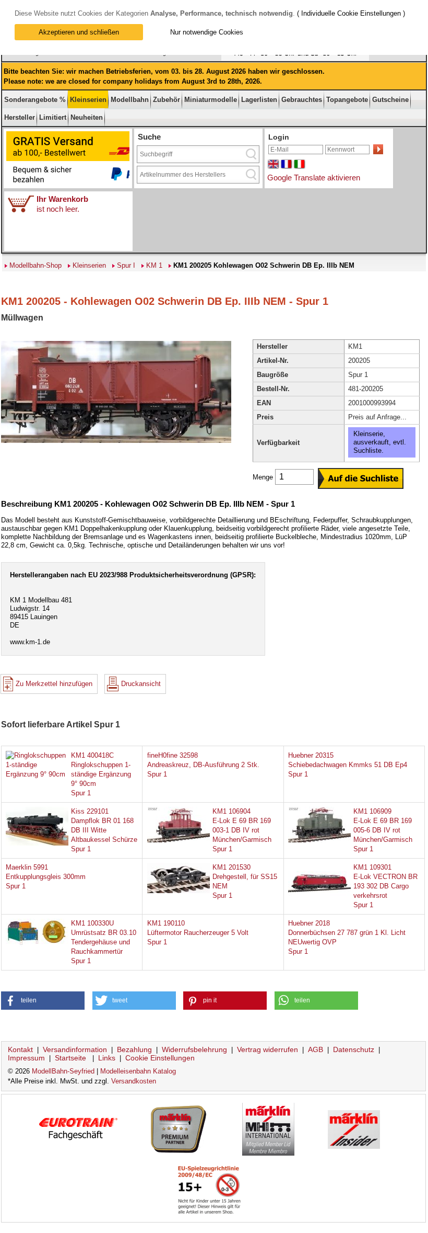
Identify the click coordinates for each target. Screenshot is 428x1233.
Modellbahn (130, 100)
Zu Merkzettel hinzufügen (54, 684)
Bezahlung (134, 1049)
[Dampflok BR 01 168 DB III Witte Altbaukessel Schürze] (37, 843)
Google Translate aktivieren (313, 177)
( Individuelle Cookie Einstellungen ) (351, 13)
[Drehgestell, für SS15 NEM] (178, 891)
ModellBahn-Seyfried (63, 1071)
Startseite (70, 1058)
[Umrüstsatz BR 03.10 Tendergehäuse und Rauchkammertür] (37, 944)
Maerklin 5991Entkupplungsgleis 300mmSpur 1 (46, 876)
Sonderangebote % (35, 100)
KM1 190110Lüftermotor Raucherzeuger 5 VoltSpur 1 (197, 932)
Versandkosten (133, 1081)
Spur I (126, 265)
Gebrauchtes (301, 100)
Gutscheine (390, 100)
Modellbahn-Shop (35, 265)
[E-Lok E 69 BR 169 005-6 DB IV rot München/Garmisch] (319, 840)
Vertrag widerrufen (267, 1049)
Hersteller (19, 117)
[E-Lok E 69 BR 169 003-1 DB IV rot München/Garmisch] (178, 840)
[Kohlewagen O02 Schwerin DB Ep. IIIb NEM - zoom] (116, 442)
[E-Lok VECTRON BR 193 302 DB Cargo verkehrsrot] (319, 896)
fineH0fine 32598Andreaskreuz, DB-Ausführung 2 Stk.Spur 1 (203, 764)
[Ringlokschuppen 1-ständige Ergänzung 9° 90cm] (37, 774)
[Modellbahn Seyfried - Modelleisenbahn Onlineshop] (189, 59)
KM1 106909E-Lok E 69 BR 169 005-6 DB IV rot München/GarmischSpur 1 (382, 830)
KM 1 (154, 265)
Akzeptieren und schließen (79, 32)
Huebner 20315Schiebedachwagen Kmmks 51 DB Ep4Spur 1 (347, 764)
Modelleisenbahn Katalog (138, 1071)
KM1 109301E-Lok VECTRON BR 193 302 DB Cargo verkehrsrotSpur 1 (385, 886)
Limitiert (52, 117)
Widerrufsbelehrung (194, 1049)
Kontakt (20, 1049)
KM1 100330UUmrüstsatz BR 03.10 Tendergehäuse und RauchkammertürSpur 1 (103, 942)
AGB (315, 1049)
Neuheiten (86, 117)
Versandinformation (75, 1049)
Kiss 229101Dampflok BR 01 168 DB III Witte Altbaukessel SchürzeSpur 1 (104, 830)
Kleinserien (88, 100)
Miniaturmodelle (210, 100)
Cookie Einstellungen (160, 1058)
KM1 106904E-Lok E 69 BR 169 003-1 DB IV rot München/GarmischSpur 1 (241, 830)
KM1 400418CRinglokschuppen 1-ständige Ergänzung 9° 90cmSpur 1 (101, 774)
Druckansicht (141, 684)
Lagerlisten (259, 100)
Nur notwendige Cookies (206, 32)
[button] (43, 1000)
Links (106, 1058)
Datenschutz (353, 1049)
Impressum (26, 1058)
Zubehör (166, 100)
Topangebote (347, 100)
